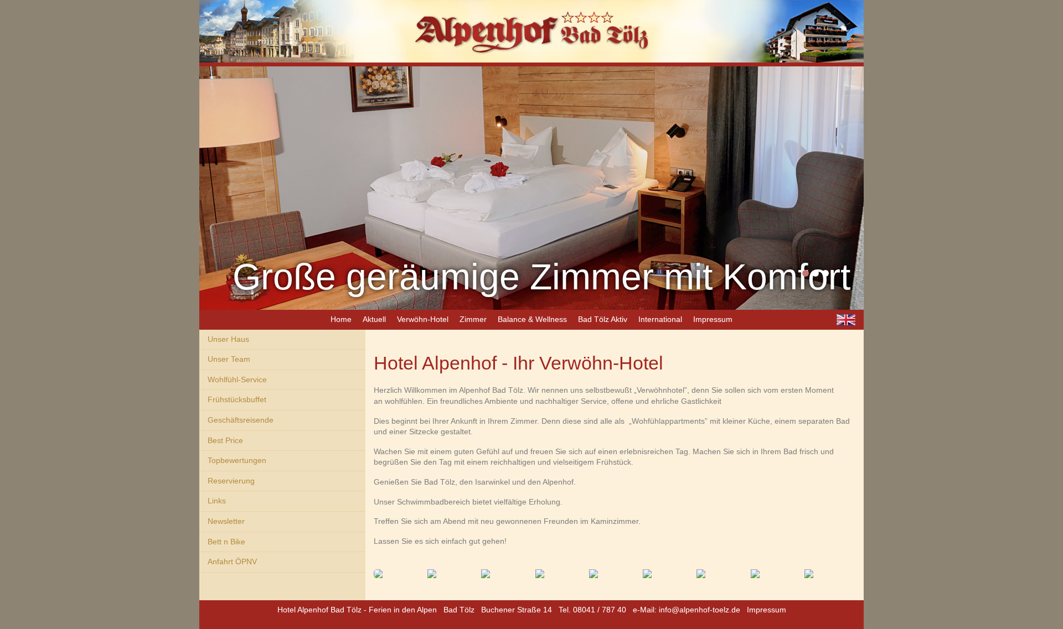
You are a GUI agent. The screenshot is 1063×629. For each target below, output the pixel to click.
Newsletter (226, 521)
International (660, 319)
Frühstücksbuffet (237, 399)
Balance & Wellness (532, 319)
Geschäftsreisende (241, 419)
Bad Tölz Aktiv (602, 319)
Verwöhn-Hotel (422, 319)
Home (341, 319)
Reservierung (231, 480)
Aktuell (374, 319)
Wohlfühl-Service (237, 379)
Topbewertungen (237, 460)
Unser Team (229, 359)
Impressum (712, 319)
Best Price (225, 440)
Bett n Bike (226, 541)
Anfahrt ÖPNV (232, 561)
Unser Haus (228, 339)
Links (217, 500)
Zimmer (473, 319)
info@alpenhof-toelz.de (699, 609)
